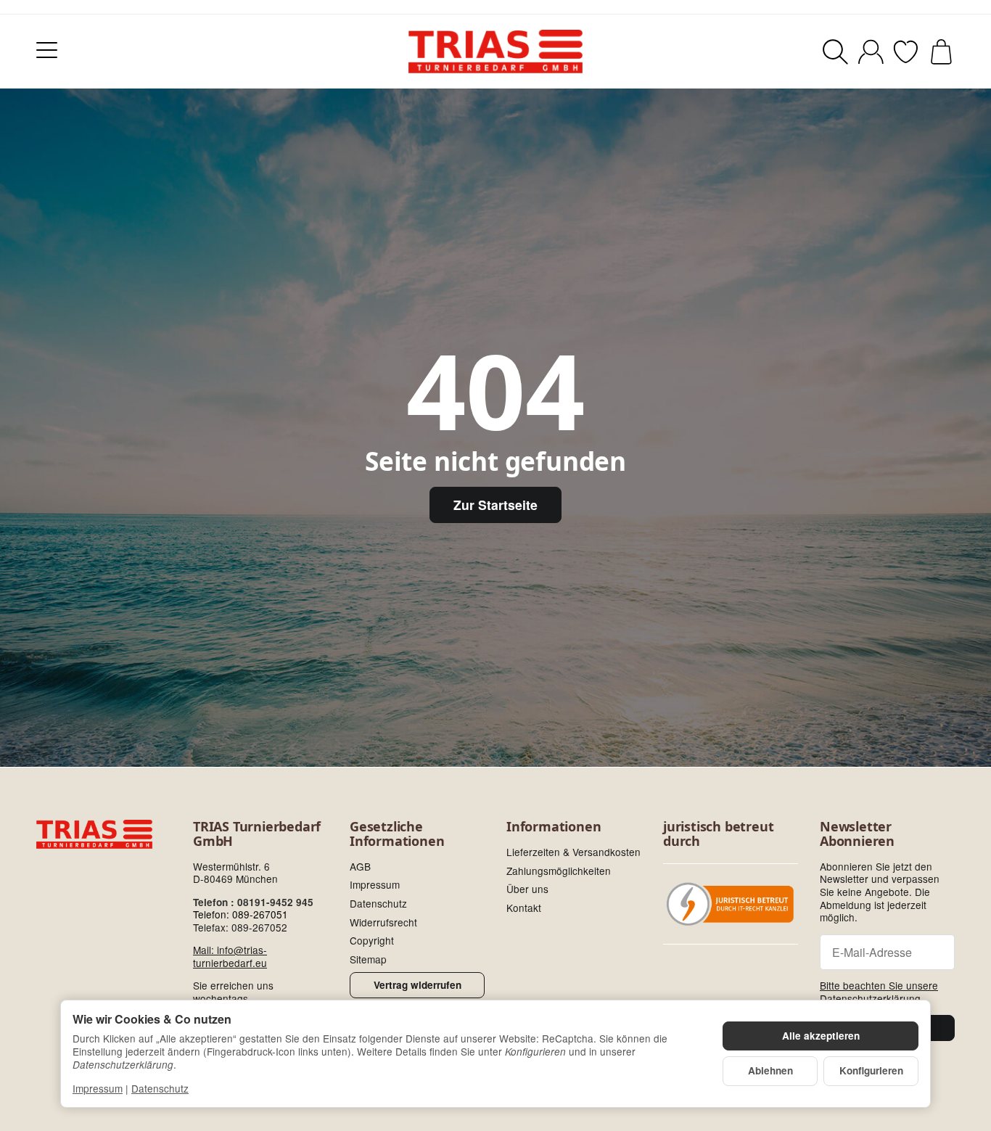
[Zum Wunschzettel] (905, 51)
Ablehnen (770, 1070)
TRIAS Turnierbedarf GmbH (257, 834)
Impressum (98, 1088)
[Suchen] (835, 51)
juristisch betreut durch (718, 834)
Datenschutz (160, 1088)
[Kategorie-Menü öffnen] (46, 49)
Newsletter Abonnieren (857, 834)
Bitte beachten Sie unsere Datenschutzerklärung (879, 991)
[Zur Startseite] (495, 51)
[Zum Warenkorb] (941, 51)
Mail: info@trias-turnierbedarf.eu (230, 956)
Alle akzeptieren (821, 1035)
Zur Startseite (495, 504)
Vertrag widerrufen (417, 985)
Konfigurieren (871, 1070)
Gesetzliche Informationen (397, 834)
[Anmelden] (871, 51)
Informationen (553, 827)
